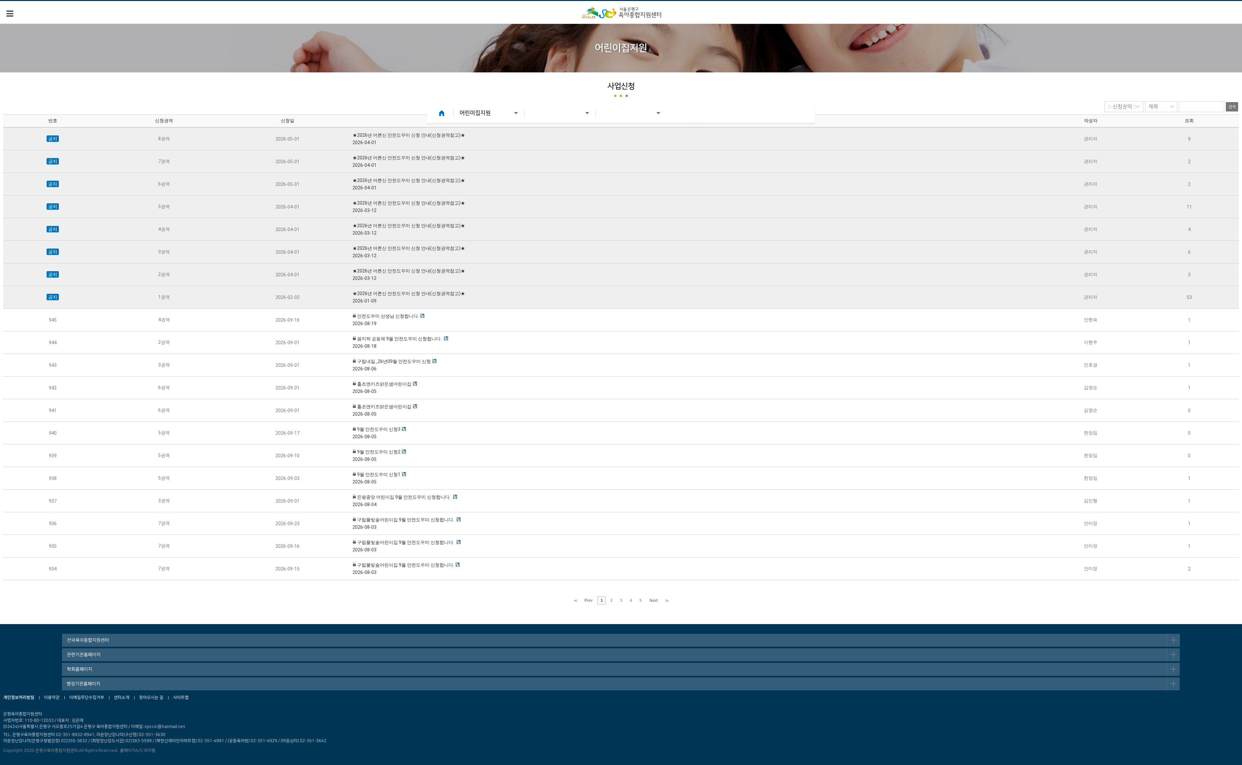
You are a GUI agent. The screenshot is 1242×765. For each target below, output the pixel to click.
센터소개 (121, 697)
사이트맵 (181, 697)
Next (653, 600)
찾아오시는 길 (151, 697)
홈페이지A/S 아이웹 (136, 750)
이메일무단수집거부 (86, 697)
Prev (588, 600)
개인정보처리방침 (18, 697)
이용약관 (52, 697)
